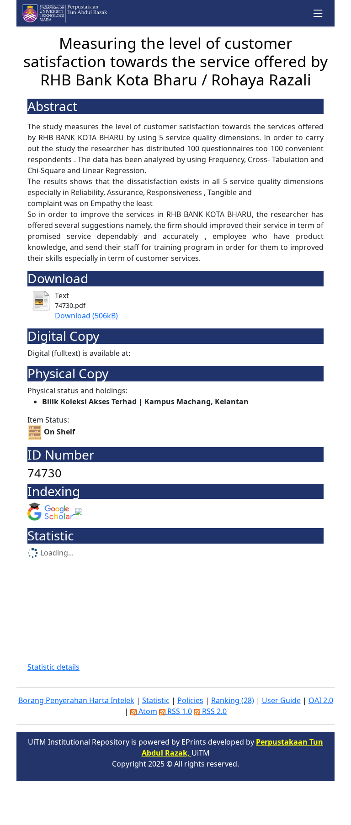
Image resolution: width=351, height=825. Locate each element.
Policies (190, 700)
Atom (147, 711)
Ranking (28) (232, 700)
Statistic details (53, 667)
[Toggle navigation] (318, 13)
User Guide (281, 700)
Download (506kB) (86, 316)
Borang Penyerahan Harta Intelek (76, 700)
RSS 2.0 (213, 711)
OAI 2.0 (320, 700)
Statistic (156, 700)
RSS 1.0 (178, 711)
